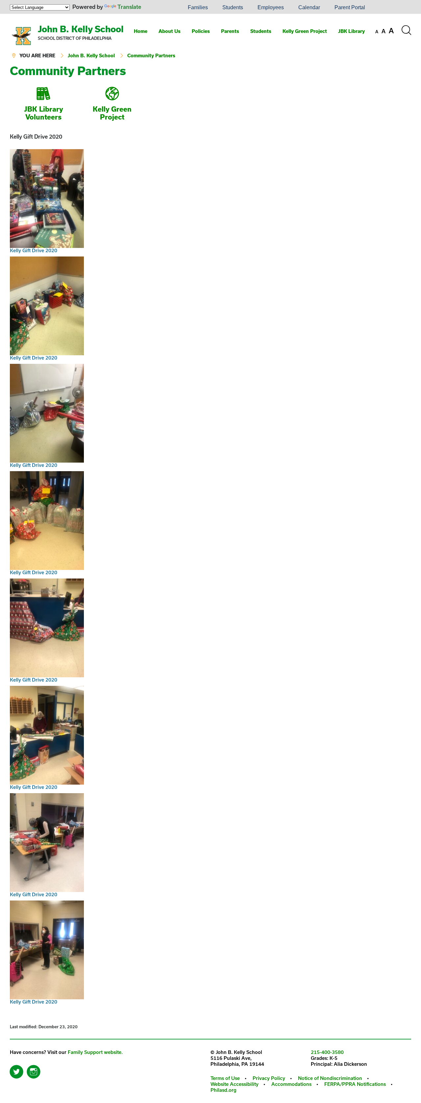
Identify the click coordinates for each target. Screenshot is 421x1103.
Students (232, 7)
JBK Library (351, 31)
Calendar (309, 7)
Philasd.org (223, 1090)
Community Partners (151, 55)
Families (198, 7)
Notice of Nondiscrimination (330, 1078)
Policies (201, 31)
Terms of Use (225, 1078)
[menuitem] (158, 8)
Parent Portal (349, 7)
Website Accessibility (234, 1084)
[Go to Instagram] (33, 1070)
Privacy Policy (269, 1078)
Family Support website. (95, 1052)
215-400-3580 (327, 1052)
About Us (170, 31)
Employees (271, 7)
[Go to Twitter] (16, 1070)
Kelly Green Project (305, 31)
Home (140, 31)
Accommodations (291, 1084)
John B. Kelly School (81, 29)
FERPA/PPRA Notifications (355, 1084)
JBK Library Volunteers (43, 113)
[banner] (210, 39)
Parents (230, 31)
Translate (129, 7)
